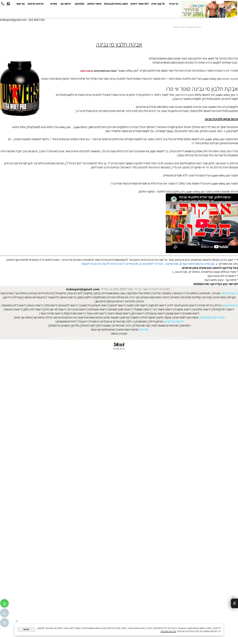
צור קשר (20, 4)
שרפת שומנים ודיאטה (90, 317)
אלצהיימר (129, 301)
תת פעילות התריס (118, 297)
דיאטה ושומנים (191, 313)
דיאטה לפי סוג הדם (55, 309)
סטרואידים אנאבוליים (113, 321)
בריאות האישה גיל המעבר (61, 297)
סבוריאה (207, 297)
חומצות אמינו (111, 317)
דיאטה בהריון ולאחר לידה (182, 305)
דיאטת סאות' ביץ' (163, 309)
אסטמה (167, 293)
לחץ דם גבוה (75, 293)
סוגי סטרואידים (141, 325)
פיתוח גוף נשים (23, 317)
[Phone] (2, 4)
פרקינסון (100, 301)
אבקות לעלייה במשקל (143, 317)
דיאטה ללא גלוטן (33, 309)
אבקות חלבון (87, 71)
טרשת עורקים (114, 301)
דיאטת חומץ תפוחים (120, 309)
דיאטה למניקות (157, 305)
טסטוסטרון (141, 321)
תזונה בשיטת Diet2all (116, 4)
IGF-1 (130, 321)
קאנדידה (18, 297)
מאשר (26, 629)
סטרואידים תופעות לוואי (165, 325)
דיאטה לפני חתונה (137, 305)
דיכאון (7, 297)
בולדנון (75, 325)
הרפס (140, 301)
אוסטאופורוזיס (110, 293)
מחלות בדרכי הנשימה (185, 293)
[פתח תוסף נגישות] (234, 603)
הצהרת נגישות (119, 334)
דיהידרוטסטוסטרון (67, 321)
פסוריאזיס (220, 297)
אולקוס (89, 293)
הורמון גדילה (156, 321)
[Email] (4, 623)
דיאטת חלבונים (201, 309)
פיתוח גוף (65, 4)
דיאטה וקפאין (173, 313)
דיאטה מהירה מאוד (51, 313)
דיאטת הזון (138, 313)
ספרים (54, 4)
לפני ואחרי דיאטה (139, 4)
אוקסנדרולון (104, 325)
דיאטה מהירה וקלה (74, 313)
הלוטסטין (185, 325)
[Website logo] (209, 9)
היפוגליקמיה (99, 297)
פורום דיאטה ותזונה (127, 329)
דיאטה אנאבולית (155, 313)
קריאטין (125, 317)
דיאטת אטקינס (182, 309)
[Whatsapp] (8, 4)
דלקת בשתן (84, 297)
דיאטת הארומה (13, 309)
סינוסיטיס (205, 293)
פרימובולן (54, 325)
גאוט (123, 293)
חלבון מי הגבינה (230, 79)
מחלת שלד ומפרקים (139, 293)
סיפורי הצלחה (94, 4)
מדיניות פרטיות (36, 4)
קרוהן (97, 293)
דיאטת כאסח (35, 305)
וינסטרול (94, 321)
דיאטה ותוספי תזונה (119, 313)
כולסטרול (60, 293)
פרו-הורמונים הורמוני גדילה (61, 317)
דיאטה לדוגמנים (68, 305)
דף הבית (173, 4)
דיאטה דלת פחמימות (14, 305)
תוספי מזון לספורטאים (186, 317)
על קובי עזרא (158, 4)
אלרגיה (156, 293)
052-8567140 (37, 20)
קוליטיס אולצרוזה (191, 297)
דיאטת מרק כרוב (77, 309)
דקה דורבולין (88, 325)
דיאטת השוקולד (142, 309)
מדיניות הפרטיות (168, 631)
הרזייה (217, 305)
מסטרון (66, 325)
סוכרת (216, 293)
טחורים (175, 297)
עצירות (33, 293)
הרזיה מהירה (205, 305)
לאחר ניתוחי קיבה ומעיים (155, 297)
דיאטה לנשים (117, 305)
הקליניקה (79, 4)
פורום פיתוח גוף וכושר (102, 329)
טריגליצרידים (46, 293)
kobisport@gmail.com (82, 289)
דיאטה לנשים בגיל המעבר (93, 305)
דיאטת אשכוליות (97, 309)
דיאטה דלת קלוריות (223, 309)
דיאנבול (82, 321)
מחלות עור (21, 293)
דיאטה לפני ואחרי (96, 313)
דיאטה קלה (51, 305)
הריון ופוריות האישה (35, 297)
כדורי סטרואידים (121, 325)
